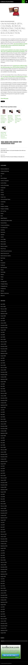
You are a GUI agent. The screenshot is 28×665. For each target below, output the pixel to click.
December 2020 (4, 426)
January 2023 (3, 369)
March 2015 (3, 588)
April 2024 (3, 337)
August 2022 (3, 381)
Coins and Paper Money (9, 21)
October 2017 (3, 515)
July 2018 (3, 494)
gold (11, 141)
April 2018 (3, 501)
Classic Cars (3, 197)
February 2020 (4, 449)
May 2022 (3, 386)
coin (3, 141)
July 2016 (3, 550)
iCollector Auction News (7, 1)
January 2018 (3, 508)
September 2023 (4, 353)
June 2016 (3, 553)
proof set (16, 141)
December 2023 (4, 346)
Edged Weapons (4, 218)
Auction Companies (5, 180)
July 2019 (3, 466)
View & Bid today (4, 98)
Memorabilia (3, 244)
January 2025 (3, 322)
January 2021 (3, 423)
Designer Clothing (4, 206)
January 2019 (3, 480)
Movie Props (3, 248)
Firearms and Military (5, 225)
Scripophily (3, 262)
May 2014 (3, 611)
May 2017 (3, 527)
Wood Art (3, 295)
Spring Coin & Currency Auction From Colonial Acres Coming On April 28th (4, 119)
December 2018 (4, 482)
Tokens (2, 276)
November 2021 (4, 400)
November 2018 (4, 484)
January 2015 (3, 592)
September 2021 (4, 405)
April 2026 (3, 304)
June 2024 (3, 334)
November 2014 (4, 597)
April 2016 (3, 557)
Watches (2, 290)
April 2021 (3, 416)
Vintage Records (4, 286)
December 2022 (4, 372)
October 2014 (3, 599)
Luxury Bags (3, 239)
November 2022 (4, 374)
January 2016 (3, 564)
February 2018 (4, 506)
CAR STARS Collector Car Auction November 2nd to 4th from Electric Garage (13, 150)
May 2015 (3, 583)
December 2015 (4, 567)
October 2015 (3, 571)
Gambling (3, 229)
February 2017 (4, 534)
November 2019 (4, 456)
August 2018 (3, 491)
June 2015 (3, 581)
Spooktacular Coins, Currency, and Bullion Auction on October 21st (18, 119)
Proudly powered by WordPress (6, 663)
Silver (13, 143)
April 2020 (3, 445)
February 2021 (4, 421)
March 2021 (3, 419)
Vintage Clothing (4, 283)
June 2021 (3, 412)
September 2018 (4, 489)
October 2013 (3, 628)
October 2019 (3, 459)
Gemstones (3, 232)
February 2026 (4, 308)
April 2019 (3, 473)
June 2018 (3, 496)
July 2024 (3, 332)
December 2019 (4, 454)
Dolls (2, 215)
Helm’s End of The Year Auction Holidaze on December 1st (12, 156)
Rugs (2, 260)
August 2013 (3, 632)
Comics (2, 204)
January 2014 (3, 621)
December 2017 (4, 510)
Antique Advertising (5, 171)
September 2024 (4, 327)
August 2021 (3, 407)
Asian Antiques (4, 178)
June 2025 (3, 318)
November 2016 (4, 541)
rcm (20, 141)
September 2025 (4, 313)
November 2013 (4, 625)
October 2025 (3, 311)
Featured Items (4, 222)
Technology (3, 272)
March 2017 (3, 531)
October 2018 (3, 487)
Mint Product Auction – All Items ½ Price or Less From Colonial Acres (4, 135)
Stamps (2, 269)
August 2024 (3, 330)
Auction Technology (5, 185)
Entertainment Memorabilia (6, 220)
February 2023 (4, 367)
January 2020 (3, 452)
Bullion (2, 21)
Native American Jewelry (6, 255)
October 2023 (3, 351)
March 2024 (3, 339)
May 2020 (3, 442)
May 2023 (3, 360)
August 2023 (3, 355)
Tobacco (2, 274)
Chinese (2, 194)
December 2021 (4, 398)
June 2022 (3, 383)
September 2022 (4, 379)
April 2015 (3, 585)
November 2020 (4, 428)
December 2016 (4, 538)
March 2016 (3, 560)
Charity (2, 192)
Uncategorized (4, 281)
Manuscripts (3, 241)
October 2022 (3, 376)
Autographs (3, 187)
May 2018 (3, 499)
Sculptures (3, 265)
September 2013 (4, 630)
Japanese (2, 234)
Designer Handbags (5, 208)
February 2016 (4, 562)
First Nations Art (4, 227)
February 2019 (4, 477)
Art (1, 175)
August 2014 (3, 604)
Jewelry (2, 236)
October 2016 (3, 543)
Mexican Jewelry (4, 246)
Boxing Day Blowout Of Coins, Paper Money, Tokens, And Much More (11, 119)
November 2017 (4, 513)
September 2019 (4, 461)
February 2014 (4, 618)
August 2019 (3, 463)
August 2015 (3, 576)
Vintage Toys (3, 288)
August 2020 (3, 435)
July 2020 (3, 437)
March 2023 (3, 365)
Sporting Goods (4, 267)
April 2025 (3, 320)
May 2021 (3, 414)
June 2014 (3, 609)
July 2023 (3, 358)
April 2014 (3, 614)
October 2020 (3, 430)
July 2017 (3, 522)
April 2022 (3, 388)
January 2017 (3, 536)
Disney (2, 213)
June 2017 (3, 524)
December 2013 (4, 623)
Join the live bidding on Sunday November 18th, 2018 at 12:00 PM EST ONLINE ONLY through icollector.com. (14, 45)
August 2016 (3, 548)
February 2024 (4, 341)
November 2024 (4, 325)
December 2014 (4, 595)
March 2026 (3, 306)
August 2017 (3, 520)
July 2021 (3, 409)
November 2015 (4, 569)
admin (12, 35)
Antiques (2, 173)
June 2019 (3, 468)
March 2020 (3, 447)
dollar (6, 141)
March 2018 (3, 503)
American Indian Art (5, 168)
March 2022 (3, 391)
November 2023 (4, 348)
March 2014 (3, 616)
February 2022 (4, 393)
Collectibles (3, 201)
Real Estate (3, 258)
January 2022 (3, 395)
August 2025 (3, 315)
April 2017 (3, 529)
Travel (2, 279)
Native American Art (5, 253)
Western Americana (5, 293)
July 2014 (3, 606)
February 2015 (4, 590)
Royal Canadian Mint (6, 143)
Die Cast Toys (3, 211)
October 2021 (3, 402)
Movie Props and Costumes (6, 251)
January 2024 (3, 344)
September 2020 (4, 433)
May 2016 (3, 555)
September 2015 (4, 574)
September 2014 (4, 602)
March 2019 (3, 475)
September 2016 (4, 545)
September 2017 (4, 517)
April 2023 (3, 362)
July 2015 (3, 578)
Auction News (3, 182)
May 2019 (3, 470)
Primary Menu (26, 1)
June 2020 (3, 440)
